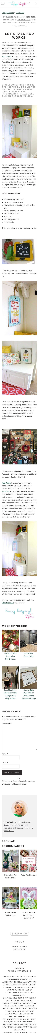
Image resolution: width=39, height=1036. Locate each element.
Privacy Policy (19, 946)
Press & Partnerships (19, 971)
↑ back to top (19, 934)
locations (5, 491)
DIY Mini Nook (8, 603)
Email (5, 763)
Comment (6, 724)
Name (5, 754)
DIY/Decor (20, 13)
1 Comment (20, 25)
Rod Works (6, 56)
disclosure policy (20, 96)
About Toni (20, 949)
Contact (19, 968)
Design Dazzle (8, 13)
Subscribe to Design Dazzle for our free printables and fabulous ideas (18, 782)
